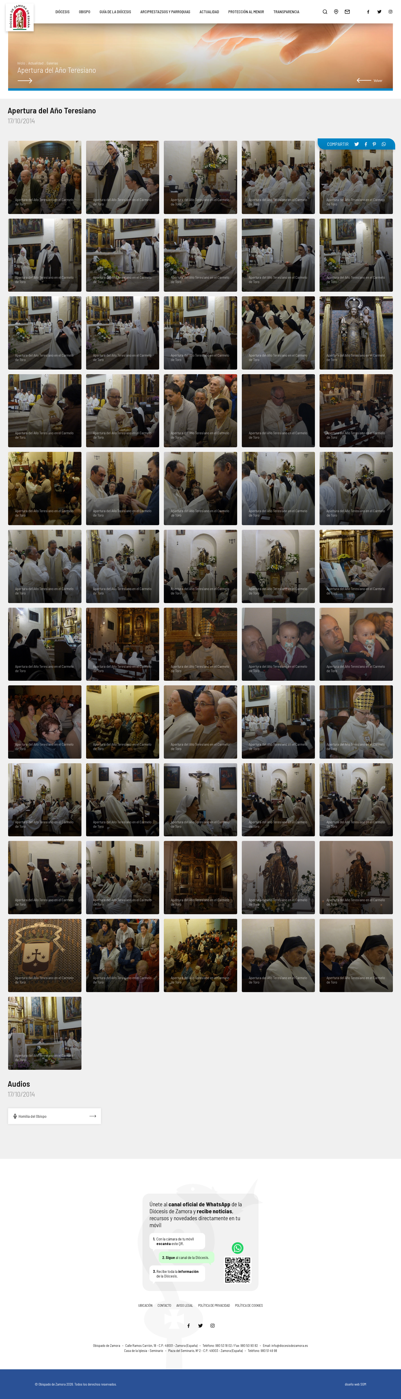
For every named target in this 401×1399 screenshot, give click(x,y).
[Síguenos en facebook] (368, 11)
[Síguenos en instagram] (390, 11)
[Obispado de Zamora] (20, 11)
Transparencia (286, 11)
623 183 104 (238, 1248)
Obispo (84, 11)
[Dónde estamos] (336, 11)
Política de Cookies (249, 1305)
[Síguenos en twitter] (379, 11)
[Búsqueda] (325, 11)
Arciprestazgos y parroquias (165, 11)
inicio (21, 63)
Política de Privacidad (214, 1305)
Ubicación (145, 1305)
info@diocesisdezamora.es (290, 1345)
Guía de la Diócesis (115, 11)
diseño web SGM (355, 1384)
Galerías (52, 63)
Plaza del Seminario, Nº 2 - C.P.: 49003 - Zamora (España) (205, 1350)
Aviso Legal (184, 1305)
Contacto (164, 1305)
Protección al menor (246, 11)
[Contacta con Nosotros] (347, 11)
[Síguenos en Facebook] (188, 1325)
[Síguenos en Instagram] (212, 1325)
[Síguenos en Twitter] (200, 1325)
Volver (378, 80)
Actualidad (209, 11)
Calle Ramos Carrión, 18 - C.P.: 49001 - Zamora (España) (161, 1345)
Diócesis (62, 11)
